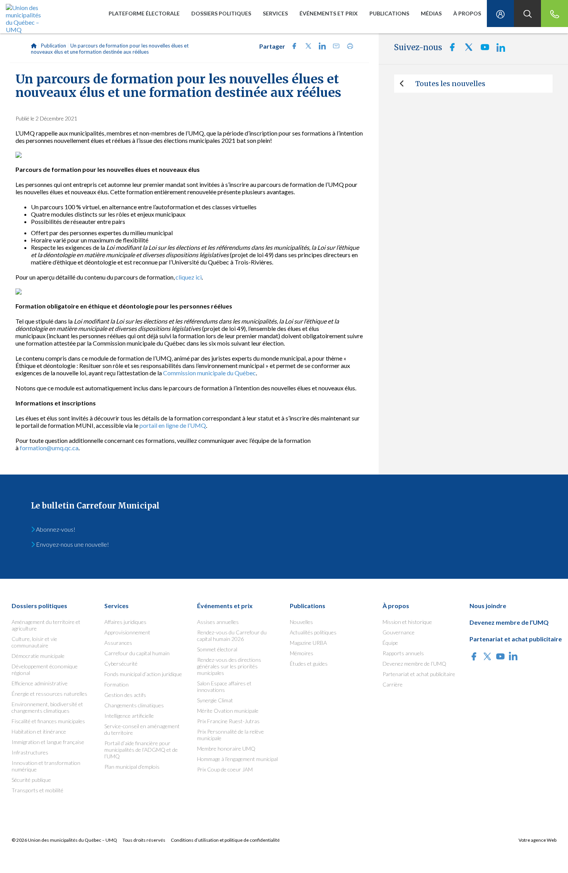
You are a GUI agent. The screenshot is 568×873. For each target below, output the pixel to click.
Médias (431, 13)
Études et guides (309, 663)
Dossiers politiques (221, 13)
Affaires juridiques (125, 622)
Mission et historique (407, 622)
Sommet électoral (217, 649)
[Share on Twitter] (306, 47)
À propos (467, 13)
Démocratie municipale (38, 656)
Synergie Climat (215, 700)
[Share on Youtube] (482, 49)
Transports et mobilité (37, 790)
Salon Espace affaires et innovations (224, 686)
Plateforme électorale (144, 13)
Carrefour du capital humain (137, 653)
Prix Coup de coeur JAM (225, 769)
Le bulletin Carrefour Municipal (95, 505)
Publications (389, 13)
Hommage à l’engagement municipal (237, 759)
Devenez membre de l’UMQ (414, 663)
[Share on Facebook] (292, 47)
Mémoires (301, 653)
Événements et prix (328, 13)
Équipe (390, 642)
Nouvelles (301, 622)
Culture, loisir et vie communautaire (34, 642)
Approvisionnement (127, 632)
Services (275, 13)
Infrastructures (30, 752)
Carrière (393, 684)
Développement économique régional (45, 669)
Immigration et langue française (48, 742)
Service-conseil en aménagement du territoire (142, 729)
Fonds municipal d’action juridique (143, 674)
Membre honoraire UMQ (226, 748)
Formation (116, 684)
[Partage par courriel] (334, 47)
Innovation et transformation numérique (46, 766)
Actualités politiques (313, 632)
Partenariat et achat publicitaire (419, 674)
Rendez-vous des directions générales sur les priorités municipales (229, 666)
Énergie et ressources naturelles (49, 693)
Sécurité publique (31, 779)
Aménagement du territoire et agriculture (46, 625)
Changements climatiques (134, 705)
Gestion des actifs (125, 695)
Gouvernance (399, 632)
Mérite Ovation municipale (227, 710)
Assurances (118, 642)
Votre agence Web (537, 840)
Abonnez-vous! (55, 529)
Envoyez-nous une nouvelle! (72, 544)
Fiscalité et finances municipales (48, 721)
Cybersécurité (121, 663)
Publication (53, 45)
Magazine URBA (308, 642)
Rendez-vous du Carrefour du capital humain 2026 (232, 635)
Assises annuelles (218, 622)
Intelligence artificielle (129, 715)
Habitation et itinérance (39, 731)
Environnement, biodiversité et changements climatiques (47, 707)
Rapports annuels (403, 653)
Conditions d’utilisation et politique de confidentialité (225, 840)
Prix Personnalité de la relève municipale (230, 734)
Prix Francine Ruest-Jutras (228, 721)
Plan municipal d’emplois (132, 766)
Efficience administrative (40, 683)
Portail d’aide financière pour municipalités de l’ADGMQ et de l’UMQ (141, 749)
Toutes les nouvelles (450, 83)
